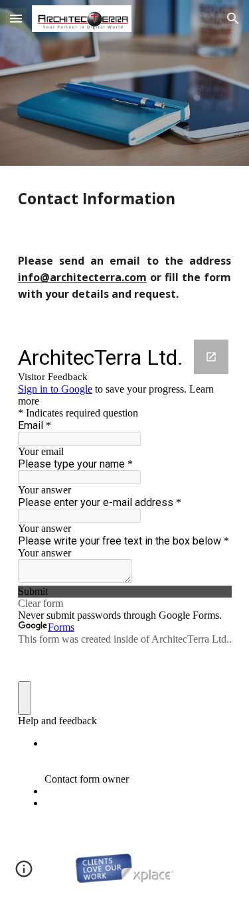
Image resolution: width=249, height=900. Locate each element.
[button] (16, 18)
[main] (125, 199)
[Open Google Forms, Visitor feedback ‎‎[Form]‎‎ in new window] (211, 357)
